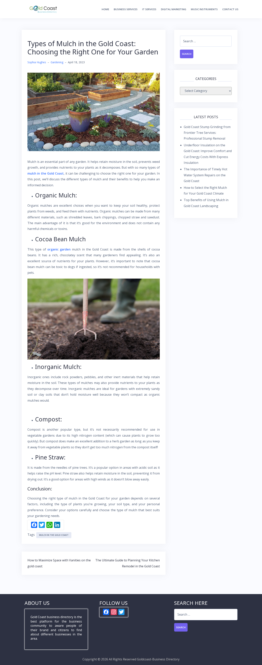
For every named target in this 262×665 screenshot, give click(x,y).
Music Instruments (204, 9)
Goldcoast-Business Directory (158, 659)
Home (105, 9)
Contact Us (230, 9)
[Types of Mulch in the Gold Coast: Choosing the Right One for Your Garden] (93, 111)
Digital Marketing (173, 9)
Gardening (57, 62)
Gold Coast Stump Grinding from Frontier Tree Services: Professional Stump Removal (207, 133)
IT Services (149, 9)
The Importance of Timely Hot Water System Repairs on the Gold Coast (205, 175)
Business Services (126, 9)
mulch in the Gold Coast (53, 534)
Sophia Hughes (36, 62)
